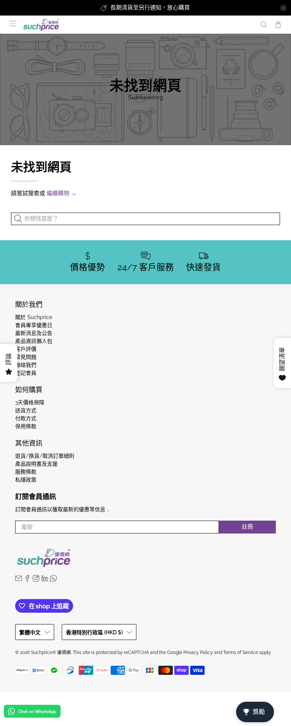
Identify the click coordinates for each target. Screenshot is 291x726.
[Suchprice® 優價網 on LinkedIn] (44, 580)
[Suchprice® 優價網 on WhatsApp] (53, 580)
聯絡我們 (25, 365)
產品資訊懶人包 (33, 341)
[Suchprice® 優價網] (137, 25)
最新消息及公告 (33, 333)
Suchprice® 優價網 (51, 652)
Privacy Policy (198, 652)
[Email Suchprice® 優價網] (18, 580)
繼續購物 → (62, 193)
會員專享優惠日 (33, 325)
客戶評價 (25, 349)
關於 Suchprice (33, 317)
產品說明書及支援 (36, 464)
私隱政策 (25, 480)
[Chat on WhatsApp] (32, 712)
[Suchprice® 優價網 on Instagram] (36, 580)
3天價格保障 (29, 402)
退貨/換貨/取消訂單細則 (44, 456)
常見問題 (25, 357)
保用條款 (25, 426)
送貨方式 (25, 410)
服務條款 (25, 472)
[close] (283, 8)
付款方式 (25, 418)
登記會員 (25, 373)
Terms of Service (240, 652)
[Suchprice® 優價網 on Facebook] (27, 580)
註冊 (247, 526)
